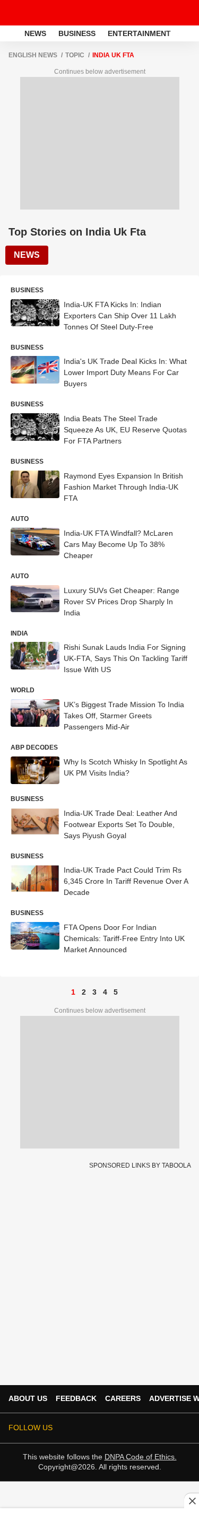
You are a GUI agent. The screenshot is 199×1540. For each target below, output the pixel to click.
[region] (100, 1523)
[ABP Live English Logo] (36, 12)
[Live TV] (166, 12)
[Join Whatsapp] (184, 1428)
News (35, 33)
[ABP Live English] (11, 33)
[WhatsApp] (184, 12)
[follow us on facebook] (95, 1428)
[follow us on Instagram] (139, 1428)
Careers (123, 1398)
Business (77, 33)
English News (32, 55)
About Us (27, 1398)
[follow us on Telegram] (169, 1428)
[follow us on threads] (109, 1428)
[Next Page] (126, 992)
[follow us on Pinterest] (154, 1428)
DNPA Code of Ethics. (141, 1456)
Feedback (76, 1398)
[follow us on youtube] (124, 1428)
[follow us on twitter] (80, 1428)
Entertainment (139, 33)
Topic (74, 55)
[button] (190, 31)
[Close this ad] (191, 1500)
